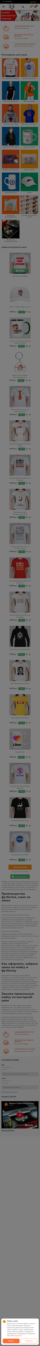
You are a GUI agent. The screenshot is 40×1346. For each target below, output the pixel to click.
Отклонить (29, 1341)
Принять (11, 1341)
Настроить (18, 1335)
